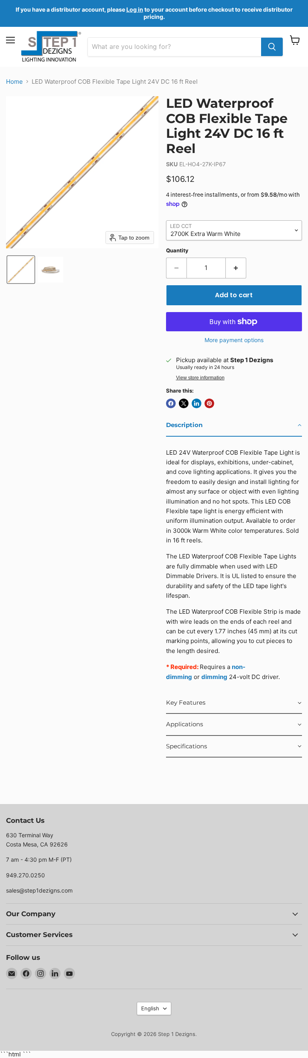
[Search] (272, 47)
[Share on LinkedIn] (196, 403)
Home (14, 81)
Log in (134, 9)
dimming (214, 677)
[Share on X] (183, 403)
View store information (200, 378)
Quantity (177, 251)
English (150, 1008)
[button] (20, 269)
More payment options (234, 340)
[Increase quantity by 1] (236, 268)
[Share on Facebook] (171, 403)
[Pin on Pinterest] (209, 403)
